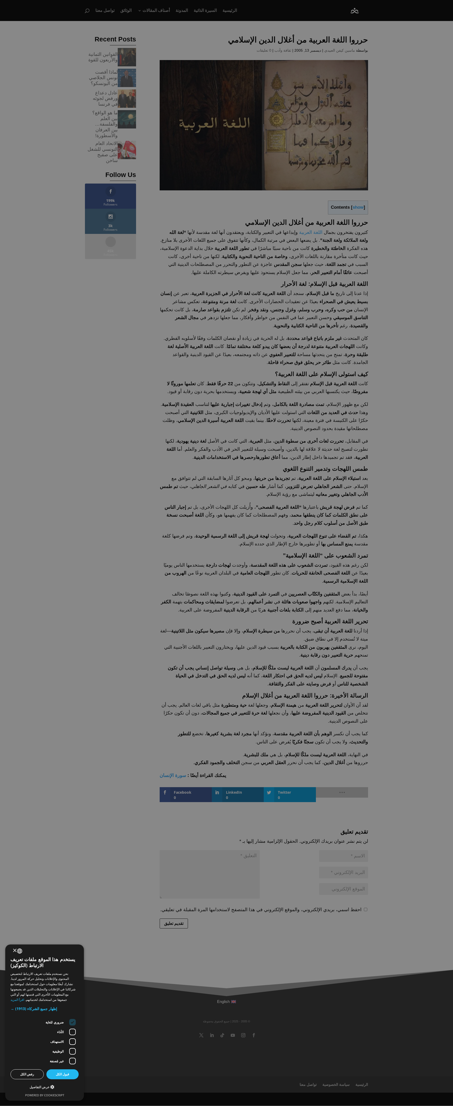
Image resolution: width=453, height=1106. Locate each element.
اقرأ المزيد (17, 999)
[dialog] (44, 1022)
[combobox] (19, 951)
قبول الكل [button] (62, 1074)
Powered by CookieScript (44, 1095)
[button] (44, 1009)
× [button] (15, 951)
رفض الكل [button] (27, 1074)
